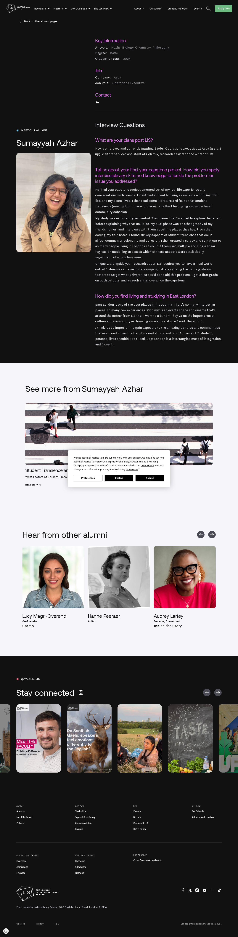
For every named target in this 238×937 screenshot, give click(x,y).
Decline (119, 478)
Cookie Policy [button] (147, 465)
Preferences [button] (132, 469)
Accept (150, 478)
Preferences (88, 478)
